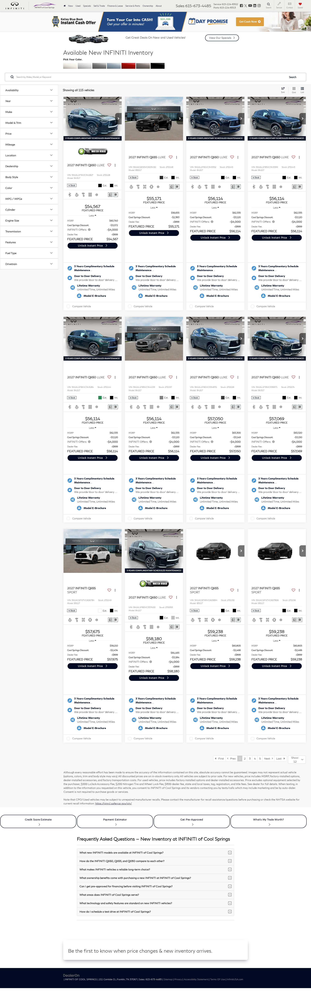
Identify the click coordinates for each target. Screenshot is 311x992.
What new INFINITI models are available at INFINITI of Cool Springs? (155, 852)
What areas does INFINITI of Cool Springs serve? (155, 894)
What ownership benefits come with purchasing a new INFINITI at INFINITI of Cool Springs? (155, 877)
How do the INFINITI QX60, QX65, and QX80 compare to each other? (155, 860)
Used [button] (78, 6)
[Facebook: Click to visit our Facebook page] (241, 5)
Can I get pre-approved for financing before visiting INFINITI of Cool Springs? (155, 886)
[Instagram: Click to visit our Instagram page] (259, 5)
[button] (118, 118)
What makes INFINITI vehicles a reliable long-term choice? (155, 869)
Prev (232, 758)
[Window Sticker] (116, 194)
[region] (92, 230)
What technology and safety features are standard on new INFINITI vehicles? (155, 903)
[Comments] (110, 194)
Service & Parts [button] (132, 6)
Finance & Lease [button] (115, 6)
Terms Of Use (217, 979)
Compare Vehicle (81, 306)
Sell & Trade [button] (99, 6)
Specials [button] (87, 6)
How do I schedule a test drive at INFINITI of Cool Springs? (155, 911)
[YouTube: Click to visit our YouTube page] (250, 5)
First (220, 758)
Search (292, 76)
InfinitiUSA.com (235, 979)
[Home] (64, 6)
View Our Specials (220, 37)
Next (268, 758)
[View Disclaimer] (97, 194)
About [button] (159, 6)
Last (279, 758)
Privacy (178, 979)
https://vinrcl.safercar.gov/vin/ (113, 803)
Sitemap (168, 979)
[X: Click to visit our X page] (245, 5)
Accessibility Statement (196, 979)
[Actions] (115, 165)
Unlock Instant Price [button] (91, 245)
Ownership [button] (148, 6)
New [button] (70, 6)
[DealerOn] (71, 975)
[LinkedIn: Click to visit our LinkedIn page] (255, 5)
